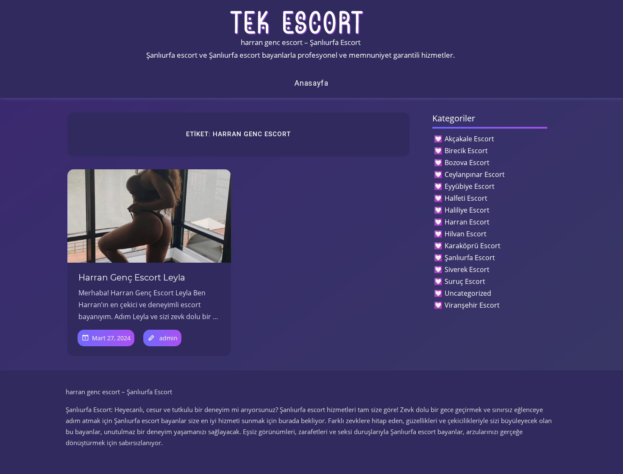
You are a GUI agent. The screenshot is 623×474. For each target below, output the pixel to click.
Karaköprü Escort (473, 245)
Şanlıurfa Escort (470, 257)
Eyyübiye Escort (470, 186)
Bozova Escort (467, 162)
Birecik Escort (466, 150)
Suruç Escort (465, 281)
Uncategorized (468, 293)
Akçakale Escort (469, 138)
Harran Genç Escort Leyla (131, 277)
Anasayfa (311, 83)
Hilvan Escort (466, 233)
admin (168, 338)
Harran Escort (467, 222)
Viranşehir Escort (472, 305)
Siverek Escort (467, 269)
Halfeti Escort (466, 198)
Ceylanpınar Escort (475, 174)
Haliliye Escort (467, 210)
